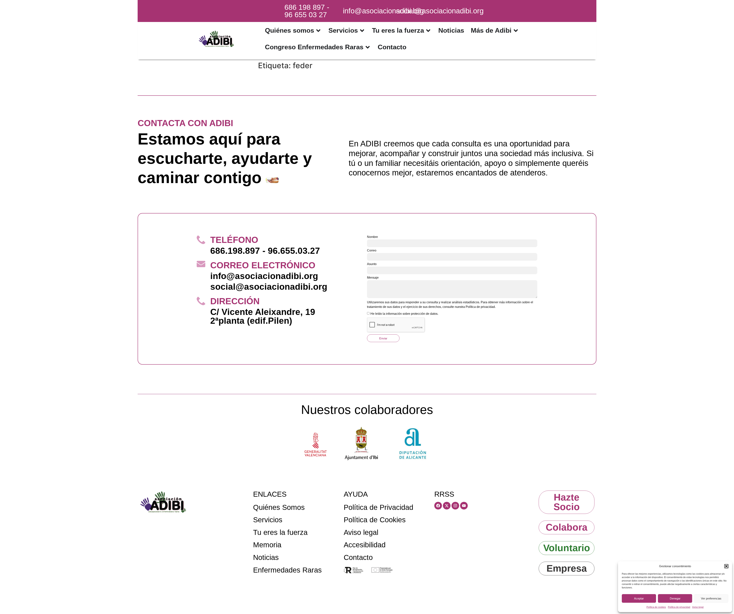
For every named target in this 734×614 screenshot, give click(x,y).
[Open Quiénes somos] (318, 31)
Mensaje (373, 277)
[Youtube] (464, 505)
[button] (726, 566)
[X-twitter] (447, 505)
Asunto (372, 264)
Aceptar (639, 598)
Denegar (675, 598)
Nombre (372, 236)
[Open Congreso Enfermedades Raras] (367, 47)
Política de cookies (656, 607)
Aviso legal (698, 607)
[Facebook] (438, 505)
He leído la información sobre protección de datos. (404, 313)
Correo (371, 250)
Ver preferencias (711, 598)
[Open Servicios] (362, 31)
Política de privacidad (679, 607)
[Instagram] (455, 505)
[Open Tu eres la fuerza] (428, 31)
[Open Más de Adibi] (515, 31)
